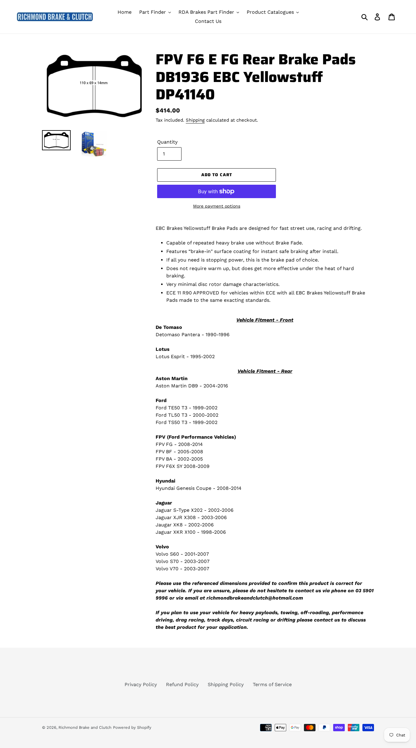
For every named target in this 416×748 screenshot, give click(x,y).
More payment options (216, 206)
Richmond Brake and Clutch (84, 727)
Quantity (167, 142)
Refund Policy (182, 684)
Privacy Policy (141, 684)
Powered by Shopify (132, 727)
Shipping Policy (226, 684)
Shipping (195, 120)
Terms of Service (272, 684)
